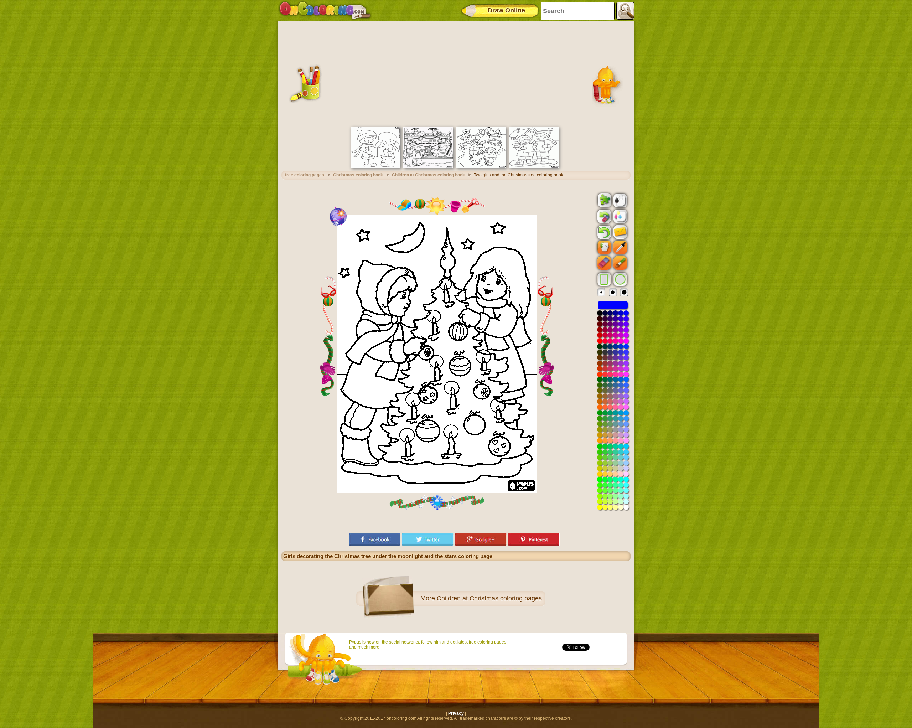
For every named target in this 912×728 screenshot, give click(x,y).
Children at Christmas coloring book (428, 174)
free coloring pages (304, 174)
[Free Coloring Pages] (325, 10)
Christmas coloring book (358, 174)
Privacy (456, 713)
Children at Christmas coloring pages (489, 598)
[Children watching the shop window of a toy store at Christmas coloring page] (428, 166)
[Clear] (603, 216)
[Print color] (619, 216)
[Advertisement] (456, 73)
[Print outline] (619, 200)
